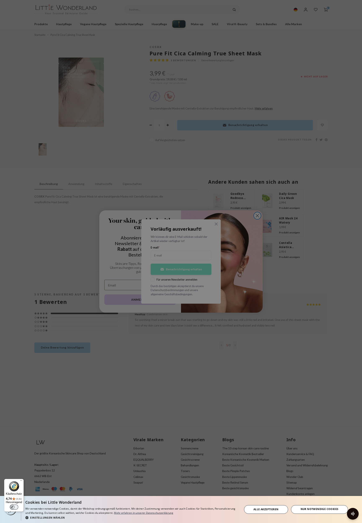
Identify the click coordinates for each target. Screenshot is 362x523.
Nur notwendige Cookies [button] (320, 509)
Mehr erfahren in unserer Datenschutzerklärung (143, 513)
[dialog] (181, 509)
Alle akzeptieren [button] (265, 509)
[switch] (14, 507)
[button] (130, 517)
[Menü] (21, 481)
